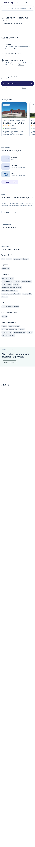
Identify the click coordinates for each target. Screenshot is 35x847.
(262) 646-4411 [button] (11, 182)
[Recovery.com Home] (10, 3)
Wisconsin (21, 14)
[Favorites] (27, 3)
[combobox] (17, 8)
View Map (13, 49)
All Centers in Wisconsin (18, 160)
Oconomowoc (30, 14)
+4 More (21, 65)
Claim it (24, 88)
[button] (31, 3)
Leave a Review (9, 362)
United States (13, 14)
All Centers (4, 14)
